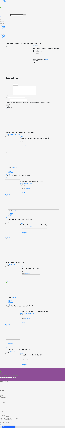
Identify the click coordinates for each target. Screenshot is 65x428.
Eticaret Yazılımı (8, 418)
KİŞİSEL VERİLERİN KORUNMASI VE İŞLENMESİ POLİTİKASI (12, 411)
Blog (3, 28)
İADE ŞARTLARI (5, 415)
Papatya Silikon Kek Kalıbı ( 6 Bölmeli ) (13, 221)
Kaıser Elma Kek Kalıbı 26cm (11, 264)
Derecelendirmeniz (9, 84)
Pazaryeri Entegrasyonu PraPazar (6, 419)
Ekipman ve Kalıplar (21, 41)
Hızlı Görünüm (10, 129)
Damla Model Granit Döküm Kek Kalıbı (40, 46)
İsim (7, 97)
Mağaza (3, 2)
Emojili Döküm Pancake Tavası (38, 45)
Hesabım (3, 0)
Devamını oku (14, 167)
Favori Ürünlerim (5, 1)
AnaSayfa (3, 26)
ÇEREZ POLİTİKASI (5, 414)
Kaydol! (14, 377)
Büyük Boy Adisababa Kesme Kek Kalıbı (13, 307)
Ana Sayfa (8, 41)
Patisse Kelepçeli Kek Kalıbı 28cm (12, 351)
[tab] (33, 75)
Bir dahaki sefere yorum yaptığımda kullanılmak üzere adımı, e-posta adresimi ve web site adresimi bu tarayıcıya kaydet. (28, 102)
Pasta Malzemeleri (14, 41)
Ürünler (3, 27)
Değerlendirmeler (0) (11, 75)
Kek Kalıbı (27, 41)
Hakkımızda (4, 29)
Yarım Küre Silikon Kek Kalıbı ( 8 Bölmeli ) (13, 134)
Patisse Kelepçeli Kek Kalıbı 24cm (12, 177)
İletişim (3, 31)
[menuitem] (3, 35)
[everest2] (20, 60)
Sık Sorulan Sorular (5, 406)
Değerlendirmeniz (9, 95)
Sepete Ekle (14, 124)
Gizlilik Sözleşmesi (5, 4)
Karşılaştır (35, 58)
